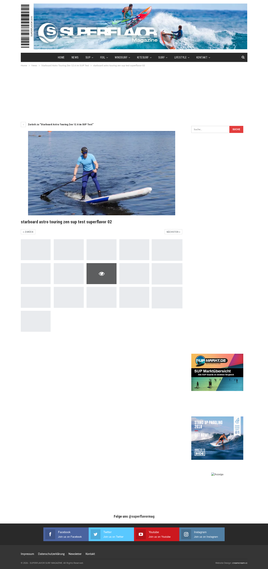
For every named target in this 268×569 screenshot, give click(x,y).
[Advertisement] (134, 94)
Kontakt (202, 57)
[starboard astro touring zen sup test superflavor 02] (36, 249)
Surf (161, 57)
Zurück (28, 232)
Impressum (27, 554)
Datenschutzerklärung (51, 554)
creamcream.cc (239, 562)
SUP (88, 57)
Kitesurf (143, 57)
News (75, 57)
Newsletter (75, 554)
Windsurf (121, 57)
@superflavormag (141, 516)
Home (61, 57)
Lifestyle (180, 57)
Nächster (173, 232)
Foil (102, 57)
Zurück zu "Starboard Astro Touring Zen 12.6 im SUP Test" (60, 124)
